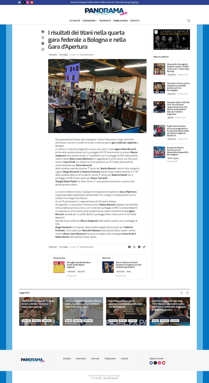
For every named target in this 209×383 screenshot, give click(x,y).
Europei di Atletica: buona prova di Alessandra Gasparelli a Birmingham (178, 151)
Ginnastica (122, 321)
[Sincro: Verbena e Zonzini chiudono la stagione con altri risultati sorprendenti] (121, 266)
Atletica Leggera (173, 158)
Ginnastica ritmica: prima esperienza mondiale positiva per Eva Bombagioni (178, 87)
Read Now (134, 2)
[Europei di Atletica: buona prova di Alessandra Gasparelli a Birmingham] (159, 152)
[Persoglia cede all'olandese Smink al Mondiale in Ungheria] (72, 266)
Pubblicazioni (120, 20)
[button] (189, 20)
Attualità (74, 20)
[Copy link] (43, 49)
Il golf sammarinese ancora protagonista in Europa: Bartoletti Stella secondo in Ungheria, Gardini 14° (178, 131)
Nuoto (129, 272)
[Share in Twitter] (43, 38)
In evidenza (36, 321)
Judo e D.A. (81, 272)
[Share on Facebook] (43, 32)
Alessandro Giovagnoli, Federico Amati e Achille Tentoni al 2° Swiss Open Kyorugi (100, 2)
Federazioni (89, 20)
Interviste (105, 20)
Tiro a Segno (63, 55)
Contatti (135, 20)
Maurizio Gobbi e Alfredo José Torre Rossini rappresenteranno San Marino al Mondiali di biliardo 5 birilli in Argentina (178, 108)
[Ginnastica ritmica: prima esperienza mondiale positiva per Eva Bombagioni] (159, 88)
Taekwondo (47, 321)
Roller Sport (88, 321)
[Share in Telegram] (43, 43)
